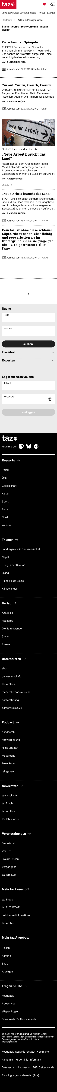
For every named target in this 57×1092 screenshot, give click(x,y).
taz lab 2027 (9, 874)
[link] (20, 13)
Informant (35, 1059)
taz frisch (7, 803)
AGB (35, 1067)
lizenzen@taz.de (9, 1041)
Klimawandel (9, 588)
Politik (5, 469)
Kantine (6, 955)
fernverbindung (11, 739)
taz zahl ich (8, 684)
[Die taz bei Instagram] (36, 448)
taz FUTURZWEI (11, 907)
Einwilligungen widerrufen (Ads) (20, 1075)
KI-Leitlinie (22, 1059)
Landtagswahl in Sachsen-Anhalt (21, 549)
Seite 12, (39, 220)
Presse (6, 644)
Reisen (6, 947)
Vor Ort (6, 851)
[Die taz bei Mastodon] (21, 448)
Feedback (8, 995)
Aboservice (8, 1003)
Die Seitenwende (12, 628)
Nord (5, 517)
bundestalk (8, 732)
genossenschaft (11, 676)
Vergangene (9, 867)
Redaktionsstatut (25, 1051)
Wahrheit (7, 525)
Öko (4, 477)
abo (4, 668)
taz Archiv (8, 923)
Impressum (25, 1067)
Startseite (7, 20)
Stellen (6, 636)
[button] (52, 4)
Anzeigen (7, 971)
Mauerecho (8, 755)
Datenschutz (9, 1067)
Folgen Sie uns (9, 446)
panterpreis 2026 (12, 707)
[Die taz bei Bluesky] (28, 448)
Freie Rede (8, 763)
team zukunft (9, 795)
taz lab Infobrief (11, 819)
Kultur (5, 493)
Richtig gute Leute (13, 580)
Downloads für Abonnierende (19, 1019)
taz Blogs (7, 899)
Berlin (5, 509)
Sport (5, 501)
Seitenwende (46, 1067)
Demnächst (8, 843)
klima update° (10, 747)
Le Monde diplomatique (16, 915)
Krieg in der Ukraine (13, 565)
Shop (5, 963)
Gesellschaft (9, 485)
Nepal (5, 557)
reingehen (8, 771)
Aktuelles (7, 612)
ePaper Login (10, 1011)
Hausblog (7, 620)
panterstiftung (10, 700)
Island (5, 572)
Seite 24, (39, 69)
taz (9, 438)
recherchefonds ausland (16, 692)
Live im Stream (10, 859)
